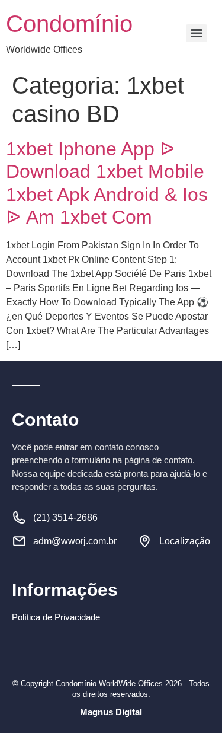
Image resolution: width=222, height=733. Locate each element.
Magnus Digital (111, 712)
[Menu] (196, 33)
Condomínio (69, 24)
